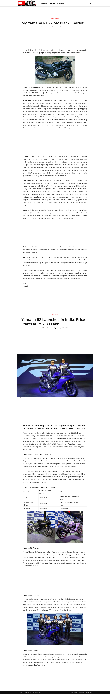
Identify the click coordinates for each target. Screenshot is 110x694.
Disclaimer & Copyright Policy (85, 692)
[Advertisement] (55, 12)
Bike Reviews (55, 18)
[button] (90, 3)
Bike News (44, 3)
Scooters (52, 3)
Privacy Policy (74, 692)
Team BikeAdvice (52, 27)
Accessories (60, 3)
